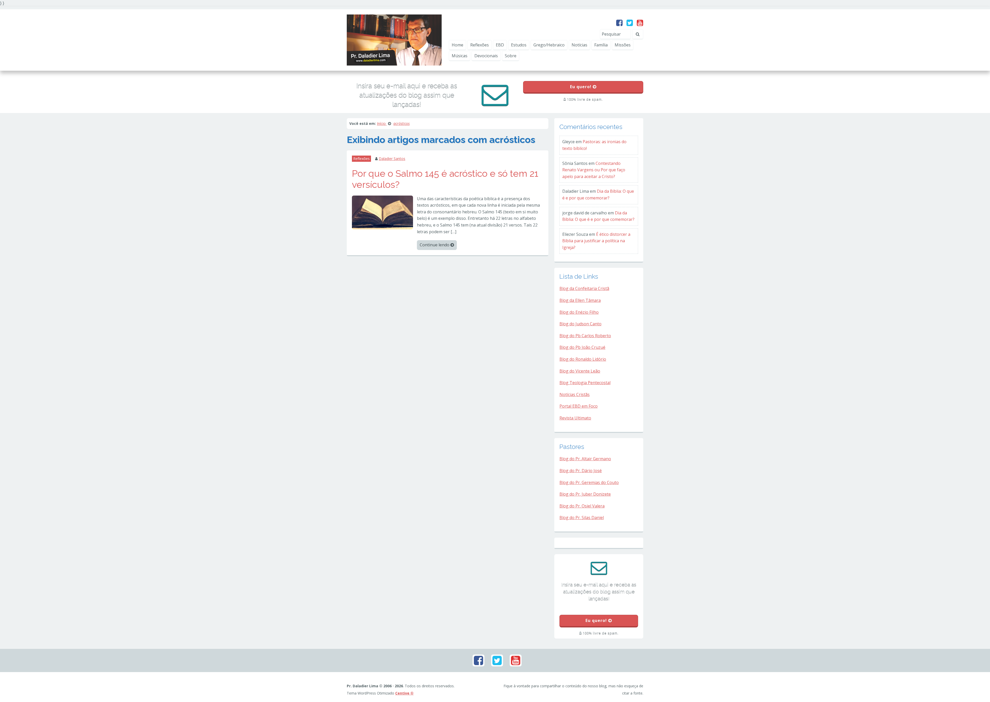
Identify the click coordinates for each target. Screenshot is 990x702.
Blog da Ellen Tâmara (580, 300)
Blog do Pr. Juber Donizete (585, 494)
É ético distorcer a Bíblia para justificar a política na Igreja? (596, 240)
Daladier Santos (392, 158)
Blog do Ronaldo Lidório (582, 359)
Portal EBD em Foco (578, 406)
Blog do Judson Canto (580, 324)
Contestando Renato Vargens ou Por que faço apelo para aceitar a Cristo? (593, 169)
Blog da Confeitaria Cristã (584, 288)
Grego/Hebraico (549, 45)
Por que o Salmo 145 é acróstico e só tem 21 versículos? (445, 179)
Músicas (459, 56)
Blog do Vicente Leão (579, 371)
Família (601, 45)
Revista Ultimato (575, 418)
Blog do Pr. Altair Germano (585, 459)
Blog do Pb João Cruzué (582, 347)
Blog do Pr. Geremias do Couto (589, 482)
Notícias (579, 45)
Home (457, 45)
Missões (623, 45)
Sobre (510, 56)
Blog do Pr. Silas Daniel (581, 517)
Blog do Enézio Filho (579, 312)
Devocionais (486, 56)
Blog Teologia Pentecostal (584, 382)
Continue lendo (435, 245)
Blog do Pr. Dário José (580, 470)
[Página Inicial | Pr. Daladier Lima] (394, 39)
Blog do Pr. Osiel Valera (582, 506)
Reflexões (479, 45)
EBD (500, 45)
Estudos (518, 45)
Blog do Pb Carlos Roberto (585, 335)
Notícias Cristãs (574, 394)
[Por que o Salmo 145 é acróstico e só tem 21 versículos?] (382, 212)
